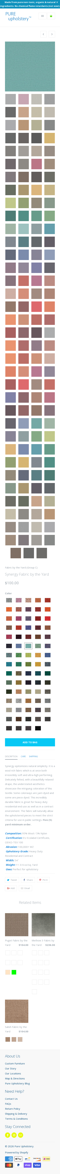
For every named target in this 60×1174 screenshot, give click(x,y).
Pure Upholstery (24, 1146)
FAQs (8, 1103)
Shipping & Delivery (16, 1113)
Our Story (10, 1068)
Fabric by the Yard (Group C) (21, 567)
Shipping (33, 756)
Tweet (14, 879)
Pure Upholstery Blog (17, 1083)
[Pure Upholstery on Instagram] (14, 1135)
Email (27, 888)
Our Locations (13, 1073)
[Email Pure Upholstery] (20, 1135)
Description (11, 756)
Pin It (45, 879)
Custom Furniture (15, 1063)
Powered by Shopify (16, 1152)
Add (13, 888)
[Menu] (42, 16)
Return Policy (12, 1108)
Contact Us (11, 1098)
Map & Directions (15, 1078)
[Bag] (51, 16)
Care (23, 756)
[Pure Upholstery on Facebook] (7, 1135)
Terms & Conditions (16, 1118)
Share (30, 879)
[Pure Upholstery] (18, 19)
